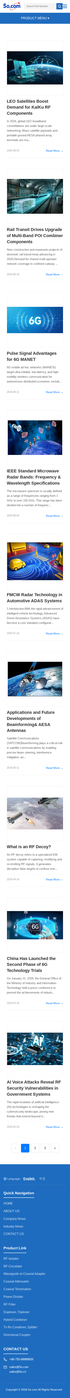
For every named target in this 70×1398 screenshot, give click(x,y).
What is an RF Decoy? (29, 846)
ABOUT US (12, 1211)
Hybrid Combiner (15, 1319)
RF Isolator (11, 1258)
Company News (15, 1218)
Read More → (54, 150)
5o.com (32, 1389)
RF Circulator (13, 1266)
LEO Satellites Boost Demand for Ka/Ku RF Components (29, 107)
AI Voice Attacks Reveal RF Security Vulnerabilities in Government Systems (34, 1088)
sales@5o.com (19, 1367)
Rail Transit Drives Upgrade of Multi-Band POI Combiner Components (35, 235)
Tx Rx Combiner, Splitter (20, 1327)
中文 (42, 1178)
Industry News (13, 1226)
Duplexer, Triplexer (17, 1312)
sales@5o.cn (17, 1371)
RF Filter (10, 1304)
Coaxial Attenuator (16, 1281)
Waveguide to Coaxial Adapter (24, 1273)
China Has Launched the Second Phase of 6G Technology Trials (31, 964)
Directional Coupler (17, 1335)
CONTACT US (14, 1234)
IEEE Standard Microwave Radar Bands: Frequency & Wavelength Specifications (34, 477)
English (29, 1178)
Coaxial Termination (17, 1289)
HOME (8, 1203)
